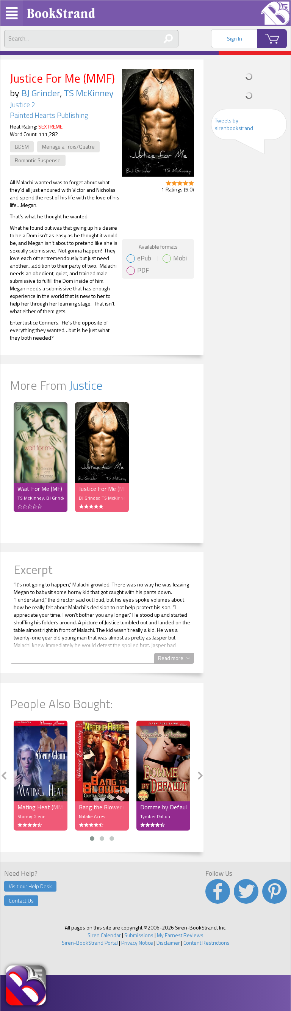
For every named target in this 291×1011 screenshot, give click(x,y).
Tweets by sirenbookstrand (234, 124)
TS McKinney (89, 93)
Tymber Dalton (155, 816)
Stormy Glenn (31, 816)
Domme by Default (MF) (163, 807)
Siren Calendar (104, 935)
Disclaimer (168, 943)
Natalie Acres (92, 816)
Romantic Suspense (38, 160)
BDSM (22, 146)
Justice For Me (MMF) (102, 488)
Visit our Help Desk (30, 886)
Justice (86, 385)
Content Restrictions (206, 943)
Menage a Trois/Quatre (68, 146)
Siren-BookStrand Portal (90, 943)
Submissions (138, 935)
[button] (92, 838)
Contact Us (21, 900)
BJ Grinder (40, 93)
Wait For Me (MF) (39, 488)
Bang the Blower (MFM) (102, 807)
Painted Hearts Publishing (49, 115)
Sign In (234, 38)
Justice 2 (22, 104)
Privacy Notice (137, 943)
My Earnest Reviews (180, 935)
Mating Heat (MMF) (40, 807)
